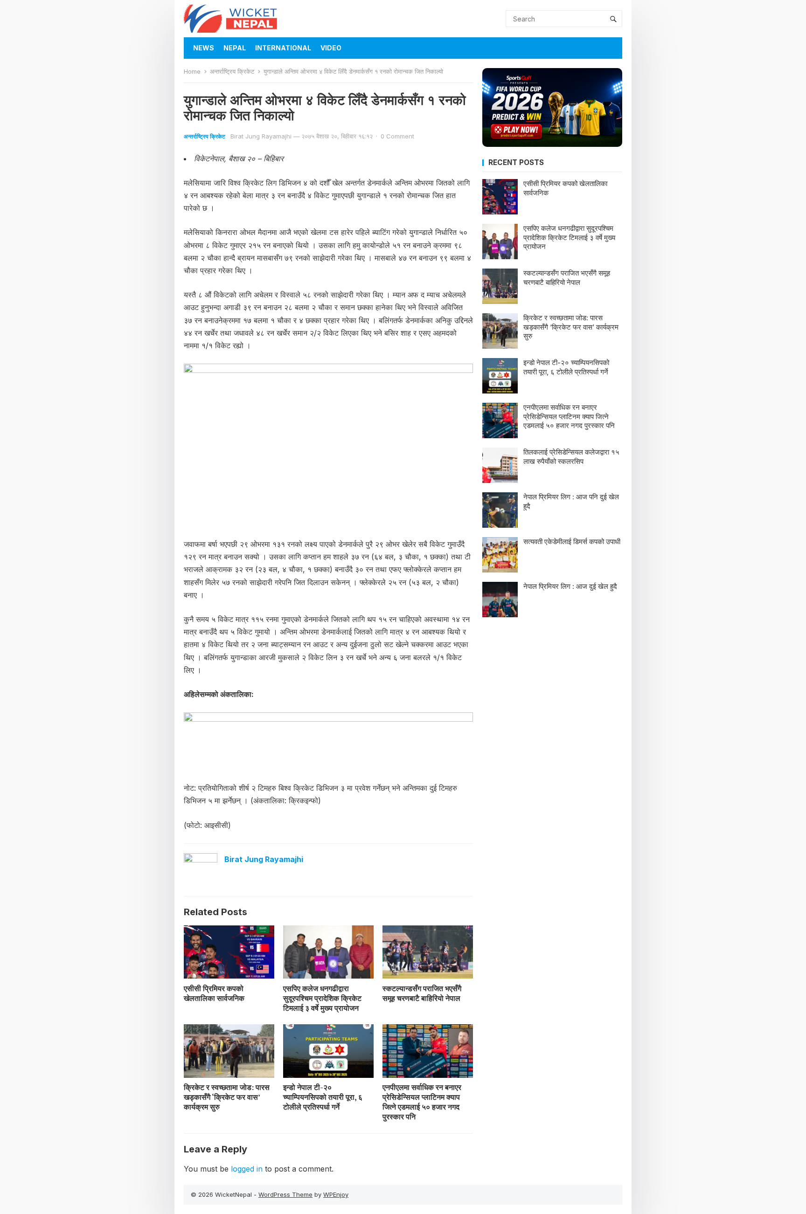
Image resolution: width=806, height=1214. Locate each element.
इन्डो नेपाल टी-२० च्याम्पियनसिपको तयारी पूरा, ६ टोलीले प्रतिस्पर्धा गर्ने (322, 1097)
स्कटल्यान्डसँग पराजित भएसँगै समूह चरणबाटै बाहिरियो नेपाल (421, 993)
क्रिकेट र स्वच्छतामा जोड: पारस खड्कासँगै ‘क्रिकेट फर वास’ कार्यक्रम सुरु (227, 1097)
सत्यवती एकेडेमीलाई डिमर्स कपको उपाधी (571, 541)
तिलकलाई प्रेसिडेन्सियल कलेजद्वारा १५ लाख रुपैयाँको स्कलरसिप (571, 457)
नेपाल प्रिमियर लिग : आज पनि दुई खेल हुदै (571, 501)
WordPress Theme (285, 1194)
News (203, 48)
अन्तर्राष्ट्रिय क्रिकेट (232, 71)
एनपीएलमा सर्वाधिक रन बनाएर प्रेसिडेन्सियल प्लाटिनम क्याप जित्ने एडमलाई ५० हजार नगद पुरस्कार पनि (421, 1101)
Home (192, 71)
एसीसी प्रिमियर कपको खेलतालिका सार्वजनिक (214, 993)
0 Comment (397, 136)
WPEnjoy (335, 1194)
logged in (247, 1168)
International (283, 48)
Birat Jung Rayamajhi (261, 136)
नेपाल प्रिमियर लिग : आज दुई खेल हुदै (570, 586)
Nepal (234, 48)
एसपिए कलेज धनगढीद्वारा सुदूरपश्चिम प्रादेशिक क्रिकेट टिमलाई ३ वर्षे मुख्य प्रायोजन (322, 998)
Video (330, 48)
